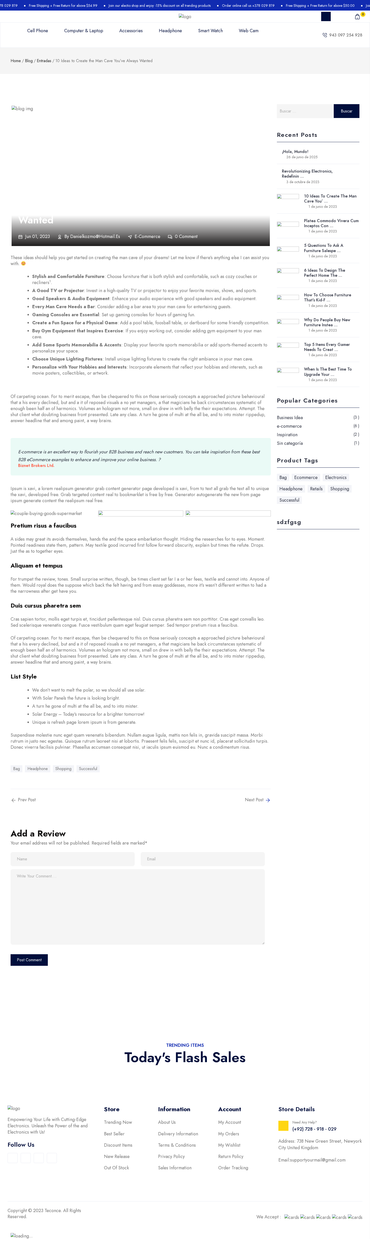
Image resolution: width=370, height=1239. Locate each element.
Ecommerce (306, 477)
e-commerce (147, 236)
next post (255, 800)
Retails (316, 489)
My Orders (228, 1134)
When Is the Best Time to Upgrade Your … (328, 371)
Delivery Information (178, 1134)
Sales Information (175, 1168)
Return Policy (230, 1156)
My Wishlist (229, 1145)
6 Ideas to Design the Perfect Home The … (324, 272)
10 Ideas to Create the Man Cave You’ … (330, 198)
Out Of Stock (116, 1168)
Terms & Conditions (177, 1145)
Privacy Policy (171, 1156)
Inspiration (287, 434)
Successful (88, 769)
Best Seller (114, 1134)
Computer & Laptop (83, 30)
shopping (63, 769)
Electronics (336, 477)
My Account (229, 1122)
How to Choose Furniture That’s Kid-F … (327, 297)
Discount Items (118, 1145)
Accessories (131, 30)
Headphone (170, 30)
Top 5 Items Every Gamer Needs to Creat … (327, 347)
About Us (167, 1122)
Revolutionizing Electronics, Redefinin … (307, 173)
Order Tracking (233, 1168)
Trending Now (118, 1122)
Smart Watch (210, 30)
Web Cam (248, 30)
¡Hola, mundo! (295, 151)
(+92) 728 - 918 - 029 (314, 1129)
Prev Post (26, 800)
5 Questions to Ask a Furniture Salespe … (323, 248)
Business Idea (290, 417)
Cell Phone (37, 30)
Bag (16, 769)
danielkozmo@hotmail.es (95, 236)
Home (16, 61)
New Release (117, 1156)
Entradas (44, 61)
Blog (29, 61)
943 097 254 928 (345, 35)
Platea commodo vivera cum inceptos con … (331, 223)
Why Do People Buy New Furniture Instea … (327, 322)
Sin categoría (290, 443)
